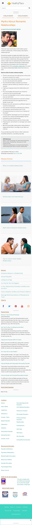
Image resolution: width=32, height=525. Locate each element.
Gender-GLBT (5, 438)
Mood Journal (5, 470)
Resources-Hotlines (6, 459)
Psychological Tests (6, 467)
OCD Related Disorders (23, 407)
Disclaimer (24, 510)
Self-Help (19, 429)
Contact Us (18, 507)
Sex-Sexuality (20, 436)
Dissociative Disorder (7, 431)
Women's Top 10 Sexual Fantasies (10, 315)
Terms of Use (8, 510)
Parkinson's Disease (22, 410)
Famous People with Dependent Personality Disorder (15, 363)
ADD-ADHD (4, 406)
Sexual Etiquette (6, 276)
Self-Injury (19, 432)
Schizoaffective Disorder (23, 440)
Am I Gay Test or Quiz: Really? (9, 351)
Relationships (20, 422)
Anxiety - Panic (5, 417)
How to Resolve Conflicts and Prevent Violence (16, 292)
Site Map (6, 507)
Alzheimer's (4, 413)
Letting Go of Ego (6, 280)
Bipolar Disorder (5, 421)
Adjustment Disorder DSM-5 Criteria (11, 340)
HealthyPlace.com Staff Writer (11, 29)
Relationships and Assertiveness (13, 197)
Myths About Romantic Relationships (14, 228)
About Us (12, 507)
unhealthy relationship (19, 66)
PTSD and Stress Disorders (21, 418)
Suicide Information (6, 463)
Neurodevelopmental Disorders (22, 404)
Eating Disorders (5, 435)
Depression (4, 424)
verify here (27, 484)
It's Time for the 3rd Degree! (10, 283)
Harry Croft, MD (17, 153)
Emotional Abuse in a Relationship (12, 273)
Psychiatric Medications (7, 452)
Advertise (25, 507)
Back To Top (4, 392)
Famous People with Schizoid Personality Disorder (14, 375)
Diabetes (3, 428)
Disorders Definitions (7, 449)
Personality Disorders (22, 414)
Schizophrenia (20, 425)
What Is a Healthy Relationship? (13, 166)
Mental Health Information (8, 456)
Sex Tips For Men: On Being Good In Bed (12, 327)
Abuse (3, 403)
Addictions (4, 410)
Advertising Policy (16, 514)
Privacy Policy (16, 510)
